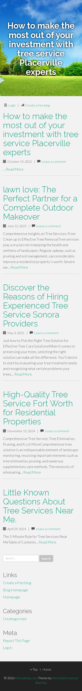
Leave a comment (54, 161)
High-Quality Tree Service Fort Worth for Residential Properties (38, 408)
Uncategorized (14, 619)
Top (35, 669)
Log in (7, 647)
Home (46, 669)
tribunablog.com (26, 678)
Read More (14, 169)
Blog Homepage (15, 590)
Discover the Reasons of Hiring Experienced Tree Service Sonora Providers (35, 305)
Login (12, 105)
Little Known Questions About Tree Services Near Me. (38, 506)
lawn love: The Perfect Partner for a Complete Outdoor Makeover (40, 203)
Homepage (11, 597)
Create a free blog (37, 105)
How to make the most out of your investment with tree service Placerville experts (40, 134)
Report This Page (16, 640)
